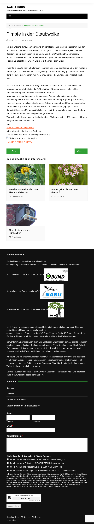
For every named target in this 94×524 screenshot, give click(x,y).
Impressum (11, 394)
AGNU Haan (15, 7)
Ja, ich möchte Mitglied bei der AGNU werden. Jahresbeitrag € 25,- (38, 459)
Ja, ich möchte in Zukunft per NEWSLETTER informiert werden (37, 463)
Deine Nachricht (14, 436)
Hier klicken (26, 498)
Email (9, 426)
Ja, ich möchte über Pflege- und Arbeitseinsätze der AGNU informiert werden (43, 471)
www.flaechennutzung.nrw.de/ (20, 127)
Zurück (15, 151)
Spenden (10, 388)
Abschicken (13, 506)
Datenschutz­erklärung (16, 399)
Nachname (36, 421)
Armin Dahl (13, 40)
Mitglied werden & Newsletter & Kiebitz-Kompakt (28, 456)
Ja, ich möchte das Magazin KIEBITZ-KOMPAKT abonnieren (36, 467)
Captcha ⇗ (34, 500)
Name (9, 413)
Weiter (79, 151)
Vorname (9, 421)
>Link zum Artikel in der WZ (19, 142)
